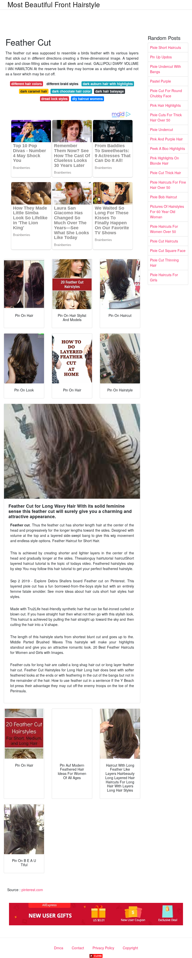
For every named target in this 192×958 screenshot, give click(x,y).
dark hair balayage (109, 91)
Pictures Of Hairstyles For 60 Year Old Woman (167, 211)
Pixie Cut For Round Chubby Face (166, 93)
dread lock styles (54, 98)
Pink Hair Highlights (165, 105)
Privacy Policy (103, 947)
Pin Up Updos (161, 56)
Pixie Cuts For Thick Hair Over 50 (166, 117)
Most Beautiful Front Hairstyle (54, 4)
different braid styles (62, 83)
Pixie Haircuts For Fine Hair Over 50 (168, 185)
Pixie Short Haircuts (165, 47)
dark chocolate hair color (71, 91)
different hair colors (26, 83)
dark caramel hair (33, 91)
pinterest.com (32, 889)
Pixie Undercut (161, 129)
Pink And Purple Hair (166, 138)
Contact (78, 947)
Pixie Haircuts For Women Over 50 (164, 229)
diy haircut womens (87, 98)
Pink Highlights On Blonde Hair (164, 160)
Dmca (58, 947)
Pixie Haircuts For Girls (164, 277)
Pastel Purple (160, 81)
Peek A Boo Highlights (167, 148)
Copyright (130, 947)
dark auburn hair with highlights (108, 83)
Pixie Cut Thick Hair (165, 172)
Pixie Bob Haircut (163, 196)
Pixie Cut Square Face (168, 250)
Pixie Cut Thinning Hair (164, 262)
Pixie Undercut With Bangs (165, 69)
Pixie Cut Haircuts (164, 241)
